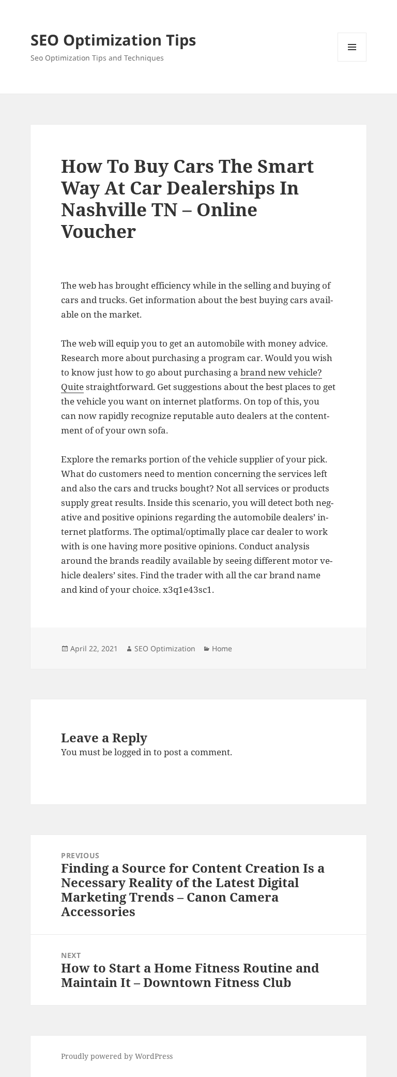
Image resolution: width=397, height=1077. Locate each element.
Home (222, 648)
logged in (132, 752)
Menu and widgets (352, 61)
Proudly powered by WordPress (117, 1056)
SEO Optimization (164, 648)
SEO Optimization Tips (113, 39)
